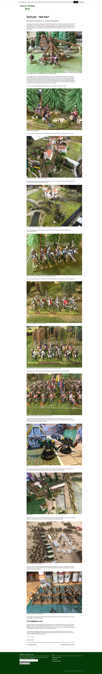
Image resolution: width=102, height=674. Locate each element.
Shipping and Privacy (56, 657)
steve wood (31, 21)
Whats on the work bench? (53, 21)
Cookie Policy (55, 659)
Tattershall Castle (32, 644)
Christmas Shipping (56, 661)
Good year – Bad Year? (38, 17)
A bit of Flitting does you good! (67, 644)
